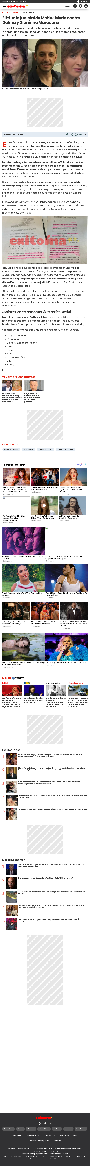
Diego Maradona (45, 449)
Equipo (76, 1135)
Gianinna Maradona (65, 449)
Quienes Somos (32, 1135)
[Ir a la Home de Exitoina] (18, 6)
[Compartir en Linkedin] (80, 134)
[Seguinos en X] (86, 6)
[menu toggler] (4, 6)
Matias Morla (28, 449)
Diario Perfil (8, 1129)
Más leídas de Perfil (14, 860)
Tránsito (57, 1141)
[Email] (85, 135)
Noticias (31, 1129)
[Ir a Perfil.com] (82, 2)
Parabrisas (80, 1129)
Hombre (68, 1129)
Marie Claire (44, 1129)
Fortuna (57, 1129)
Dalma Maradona (11, 449)
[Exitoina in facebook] (80, 6)
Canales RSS (16, 1135)
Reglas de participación (39, 1141)
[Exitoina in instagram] (75, 6)
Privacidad (64, 1135)
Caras (20, 1129)
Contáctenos (49, 1135)
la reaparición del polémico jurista (35, 205)
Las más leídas (11, 750)
